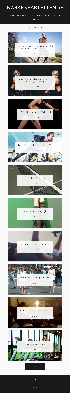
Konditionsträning (35, 15)
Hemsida (11, 15)
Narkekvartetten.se (35, 7)
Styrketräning (21, 15)
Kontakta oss (35, 19)
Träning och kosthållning (53, 15)
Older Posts (35, 366)
